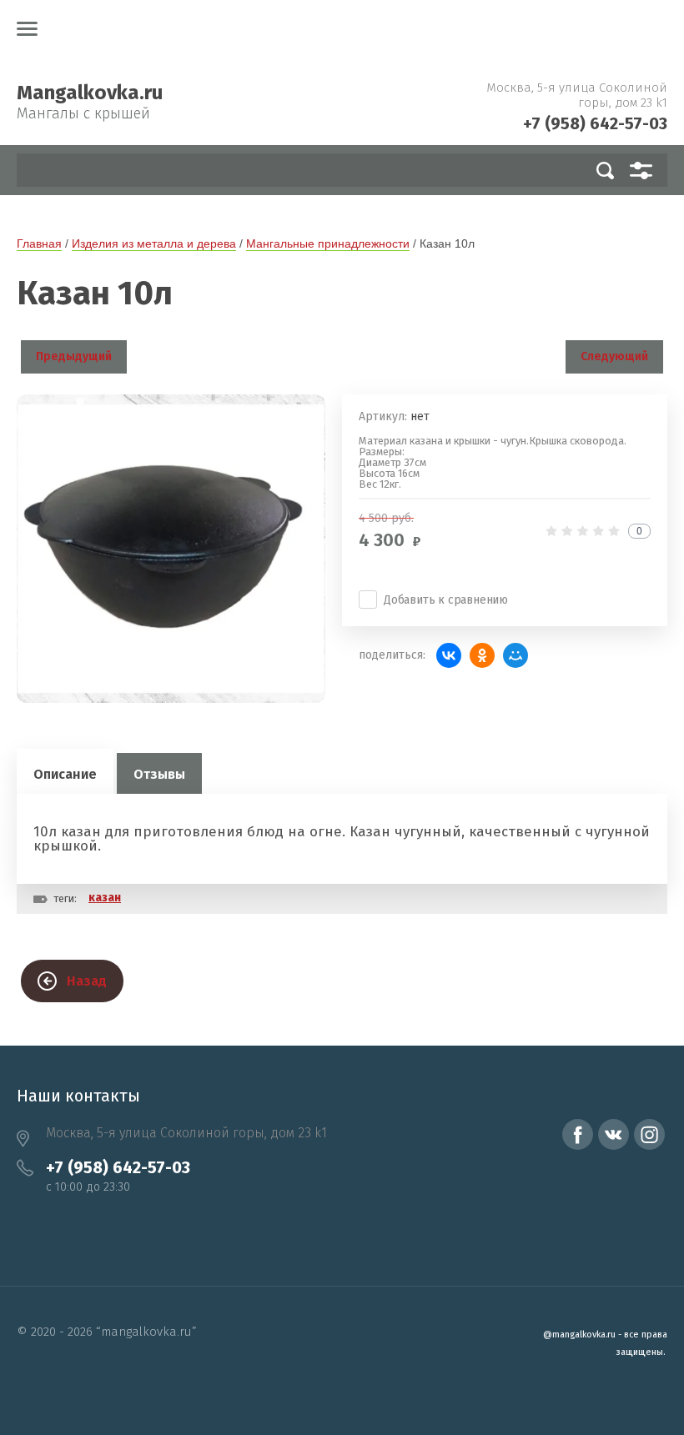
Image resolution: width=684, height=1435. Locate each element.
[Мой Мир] (515, 655)
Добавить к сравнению (446, 600)
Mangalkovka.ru (90, 92)
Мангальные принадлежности (328, 243)
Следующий (614, 356)
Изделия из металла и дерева (154, 243)
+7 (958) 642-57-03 (595, 123)
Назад (87, 981)
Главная (39, 243)
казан (104, 898)
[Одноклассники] (482, 655)
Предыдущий (74, 356)
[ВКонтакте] (448, 655)
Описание (65, 774)
